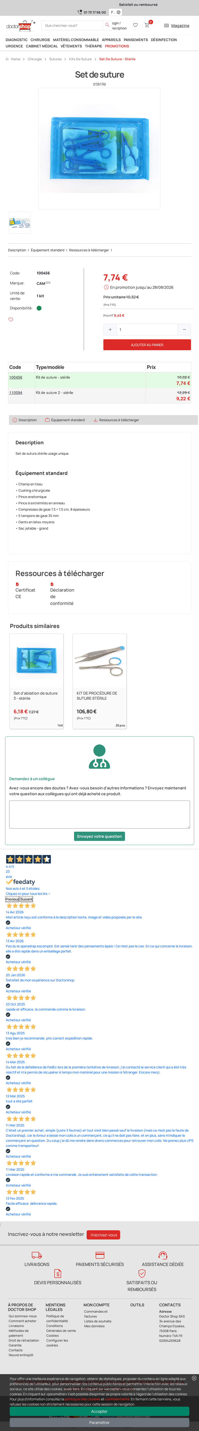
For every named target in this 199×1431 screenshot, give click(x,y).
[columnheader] (21, 367)
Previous (12, 899)
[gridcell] (21, 380)
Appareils (111, 39)
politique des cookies (82, 1399)
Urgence (14, 46)
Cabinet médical (42, 46)
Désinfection (164, 39)
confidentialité (117, 1399)
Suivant (27, 899)
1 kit (40, 295)
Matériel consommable (76, 39)
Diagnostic (17, 39)
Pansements (136, 39)
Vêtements (71, 46)
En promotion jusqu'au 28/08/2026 (142, 287)
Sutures (55, 59)
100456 (43, 273)
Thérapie (93, 46)
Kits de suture (80, 59)
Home (12, 58)
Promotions (117, 46)
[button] (120, 12)
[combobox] (112, 12)
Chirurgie (40, 39)
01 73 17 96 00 (95, 12)
